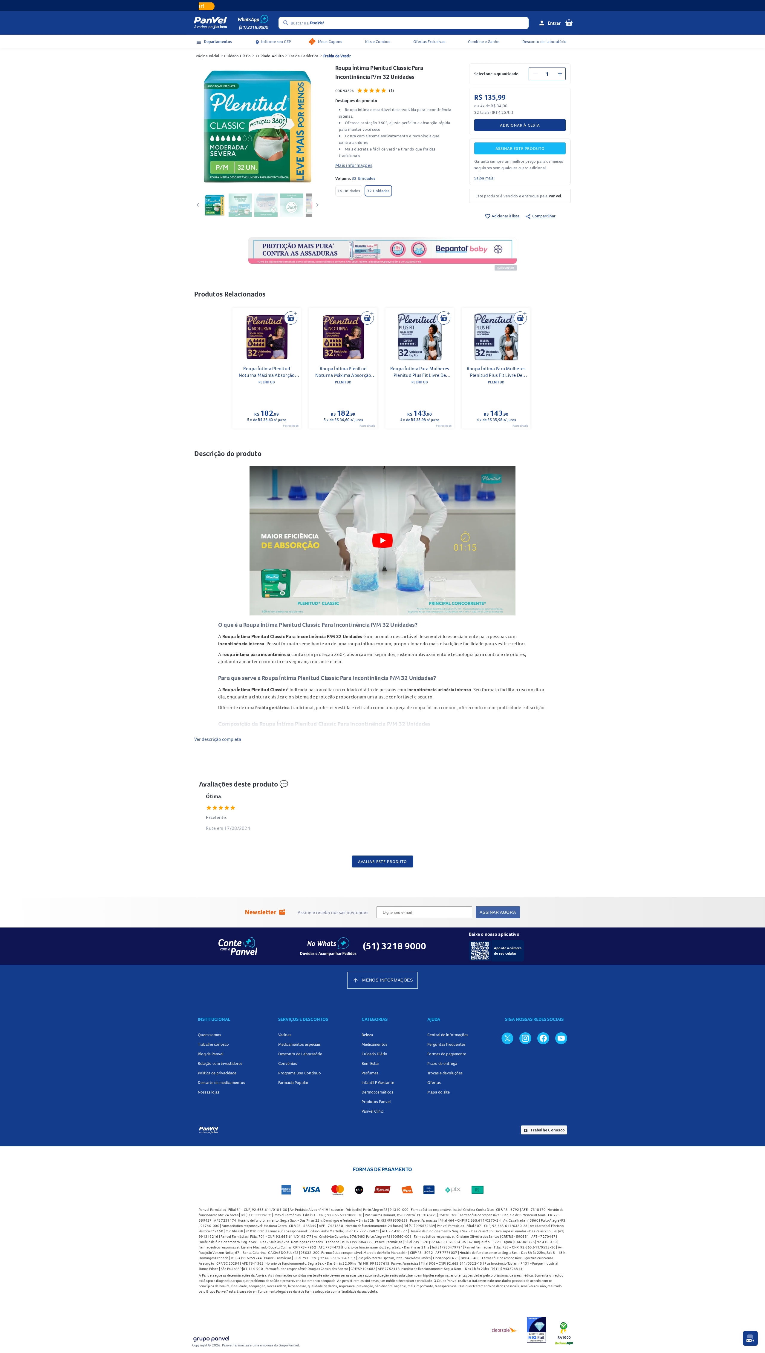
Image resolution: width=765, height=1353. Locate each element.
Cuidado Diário (237, 56)
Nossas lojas (208, 1092)
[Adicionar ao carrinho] (290, 318)
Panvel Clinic (372, 1111)
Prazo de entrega (442, 1063)
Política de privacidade (217, 1073)
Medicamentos (374, 1044)
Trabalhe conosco (213, 1044)
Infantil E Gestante (378, 1082)
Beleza (367, 1034)
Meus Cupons (330, 41)
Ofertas (434, 1082)
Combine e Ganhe (483, 41)
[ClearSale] (505, 1330)
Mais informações (353, 165)
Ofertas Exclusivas (429, 41)
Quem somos (209, 1034)
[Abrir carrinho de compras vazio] (569, 22)
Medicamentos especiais (299, 1044)
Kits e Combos (377, 41)
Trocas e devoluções (445, 1073)
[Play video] (382, 540)
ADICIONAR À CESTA (520, 125)
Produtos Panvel (376, 1101)
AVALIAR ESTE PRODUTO (382, 861)
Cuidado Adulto (270, 56)
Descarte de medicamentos (221, 1082)
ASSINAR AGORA (498, 912)
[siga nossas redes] (507, 1038)
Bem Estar (370, 1063)
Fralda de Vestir (337, 56)
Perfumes (370, 1073)
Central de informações (447, 1034)
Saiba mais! (484, 178)
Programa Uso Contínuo (299, 1073)
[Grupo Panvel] (211, 1337)
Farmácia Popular (293, 1082)
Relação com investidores (220, 1063)
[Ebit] (536, 1330)
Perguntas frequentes (446, 1044)
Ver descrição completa (217, 739)
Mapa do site (438, 1092)
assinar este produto (520, 148)
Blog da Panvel (210, 1053)
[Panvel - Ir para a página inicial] (210, 23)
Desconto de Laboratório (544, 41)
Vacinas (284, 1034)
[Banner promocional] (382, 5)
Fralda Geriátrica (303, 56)
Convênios (287, 1063)
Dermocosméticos (377, 1092)
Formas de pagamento (446, 1053)
